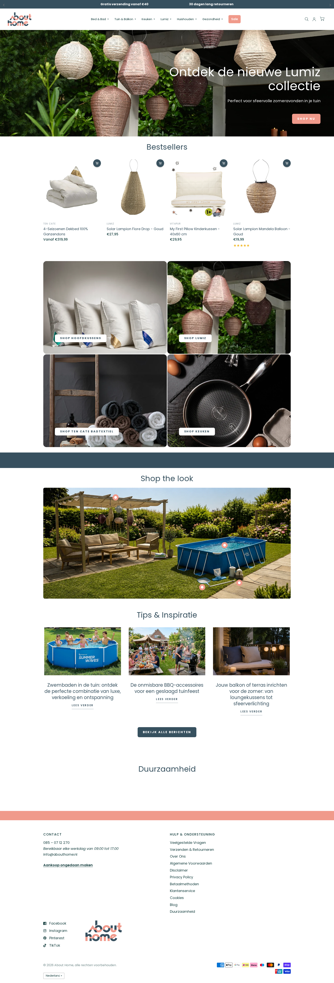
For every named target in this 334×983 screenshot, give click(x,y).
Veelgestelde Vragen (188, 842)
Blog (173, 904)
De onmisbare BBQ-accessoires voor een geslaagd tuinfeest (166, 688)
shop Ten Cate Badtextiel (87, 431)
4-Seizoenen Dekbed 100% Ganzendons (65, 231)
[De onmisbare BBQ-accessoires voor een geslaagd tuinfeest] (167, 651)
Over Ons (178, 856)
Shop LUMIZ (195, 338)
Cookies (177, 897)
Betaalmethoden (184, 884)
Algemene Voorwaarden (191, 863)
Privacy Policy (181, 877)
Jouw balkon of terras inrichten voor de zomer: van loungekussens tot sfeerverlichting (251, 694)
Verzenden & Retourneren (192, 849)
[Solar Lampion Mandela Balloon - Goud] (262, 188)
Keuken (147, 19)
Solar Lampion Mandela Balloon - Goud (261, 231)
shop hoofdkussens (80, 338)
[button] (306, 119)
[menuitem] (100, 19)
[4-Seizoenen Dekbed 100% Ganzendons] (72, 188)
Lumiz (165, 19)
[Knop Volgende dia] (272, 792)
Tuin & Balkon (123, 19)
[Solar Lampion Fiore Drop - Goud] (135, 188)
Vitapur (175, 223)
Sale (234, 19)
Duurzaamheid (182, 911)
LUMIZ (110, 223)
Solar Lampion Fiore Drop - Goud (135, 228)
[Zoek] (306, 19)
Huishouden (185, 19)
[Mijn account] (314, 19)
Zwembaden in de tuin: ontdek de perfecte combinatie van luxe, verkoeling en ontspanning (82, 691)
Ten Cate (49, 223)
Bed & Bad (98, 19)
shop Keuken (197, 431)
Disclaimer (179, 870)
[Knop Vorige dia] (62, 792)
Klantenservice (182, 890)
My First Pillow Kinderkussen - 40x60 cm (195, 231)
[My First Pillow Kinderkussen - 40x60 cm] (198, 188)
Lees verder (83, 705)
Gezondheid (211, 19)
